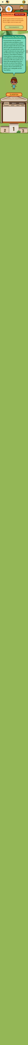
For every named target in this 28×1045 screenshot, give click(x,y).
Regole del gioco (19, 14)
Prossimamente (14, 27)
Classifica (14, 94)
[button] (23, 2)
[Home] (7, 2)
